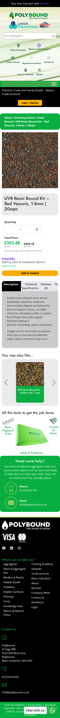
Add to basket (30, 273)
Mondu (44, 3)
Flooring (8, 596)
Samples (36, 569)
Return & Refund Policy (14, 613)
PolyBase (9, 587)
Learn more (9, 266)
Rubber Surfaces (14, 592)
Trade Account (13, 62)
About (35, 583)
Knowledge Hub (13, 606)
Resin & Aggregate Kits (15, 570)
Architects (37, 602)
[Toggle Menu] (53, 83)
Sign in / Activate (25, 74)
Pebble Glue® (12, 582)
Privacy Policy (35, 704)
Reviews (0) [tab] (46, 286)
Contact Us (49, 62)
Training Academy (42, 564)
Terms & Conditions (14, 704)
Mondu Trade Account (39, 49)
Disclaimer (50, 704)
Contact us (37, 597)
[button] (30, 103)
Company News (40, 593)
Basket (39, 74)
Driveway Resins (24, 117)
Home (8, 117)
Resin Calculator (18, 50)
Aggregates (10, 564)
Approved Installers (31, 63)
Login (34, 607)
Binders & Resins (14, 577)
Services (36, 588)
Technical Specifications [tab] (31, 286)
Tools (7, 601)
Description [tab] (11, 284)
